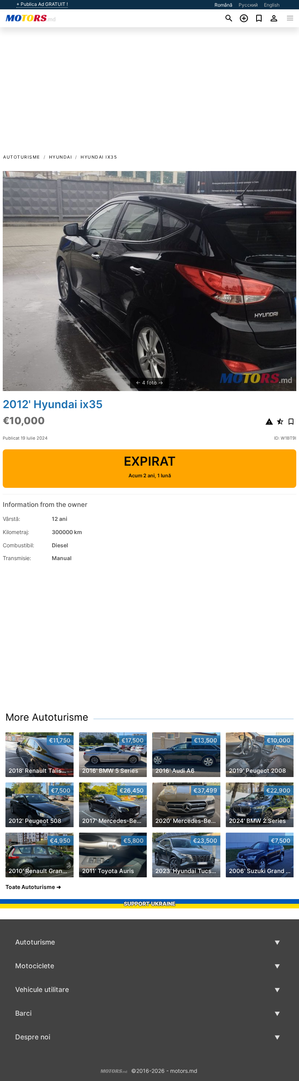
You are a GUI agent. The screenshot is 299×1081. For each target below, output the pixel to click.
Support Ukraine (150, 903)
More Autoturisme (46, 717)
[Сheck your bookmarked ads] (259, 18)
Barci (23, 1013)
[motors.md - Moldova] (113, 1070)
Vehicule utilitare (42, 989)
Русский (248, 5)
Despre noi (32, 1037)
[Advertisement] (149, 94)
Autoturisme (21, 157)
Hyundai (60, 157)
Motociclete (34, 966)
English (272, 5)
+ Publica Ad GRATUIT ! (42, 4)
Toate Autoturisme (30, 887)
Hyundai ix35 (99, 157)
